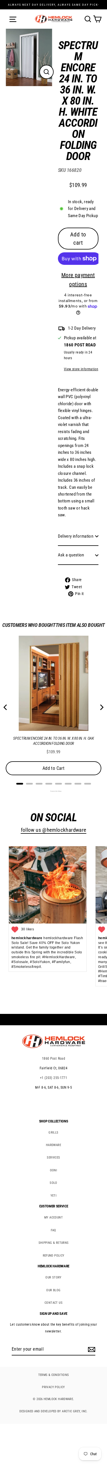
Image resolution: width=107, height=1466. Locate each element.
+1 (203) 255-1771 (53, 1078)
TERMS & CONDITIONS (53, 1375)
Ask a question (71, 555)
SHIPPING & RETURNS (54, 1243)
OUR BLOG (53, 1290)
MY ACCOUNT (53, 1217)
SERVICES (53, 1157)
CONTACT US (53, 1303)
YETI (54, 1195)
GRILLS (53, 1132)
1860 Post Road (53, 1058)
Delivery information (76, 536)
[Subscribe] (90, 1349)
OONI (53, 1170)
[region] (74, 320)
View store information (81, 369)
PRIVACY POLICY (53, 1387)
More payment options (78, 280)
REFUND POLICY (53, 1255)
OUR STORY (53, 1277)
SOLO (53, 1183)
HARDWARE (53, 1145)
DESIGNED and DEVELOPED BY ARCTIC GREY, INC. (53, 1411)
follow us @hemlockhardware (53, 830)
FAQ (53, 1230)
